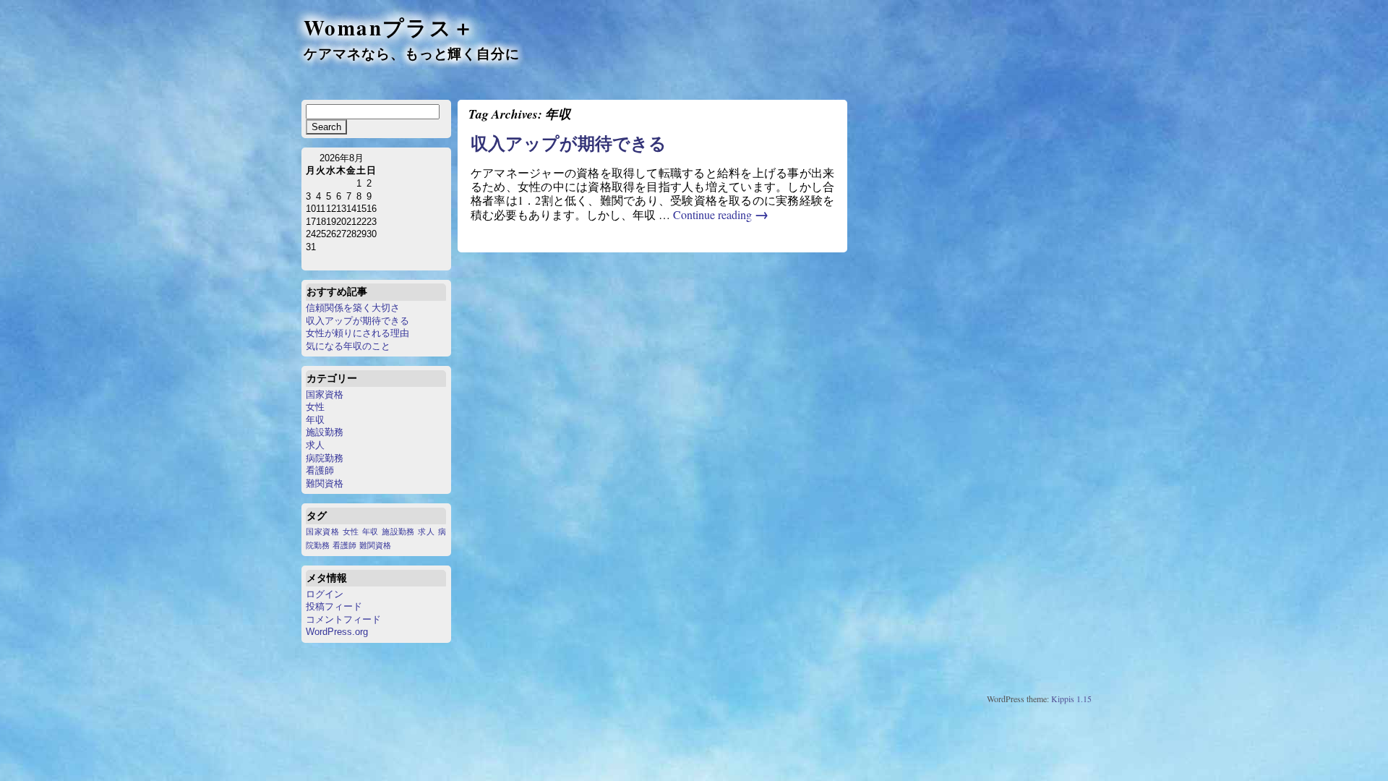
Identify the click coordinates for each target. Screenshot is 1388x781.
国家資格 (324, 394)
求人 (315, 445)
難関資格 (324, 483)
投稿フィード (334, 606)
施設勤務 (324, 432)
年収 (315, 419)
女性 (315, 406)
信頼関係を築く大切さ (353, 307)
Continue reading (720, 214)
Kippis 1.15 (1071, 698)
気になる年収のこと (348, 346)
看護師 (320, 470)
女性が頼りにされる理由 (357, 333)
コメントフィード (343, 619)
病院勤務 (324, 458)
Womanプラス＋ (390, 27)
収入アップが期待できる (357, 320)
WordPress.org (337, 631)
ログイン (324, 594)
